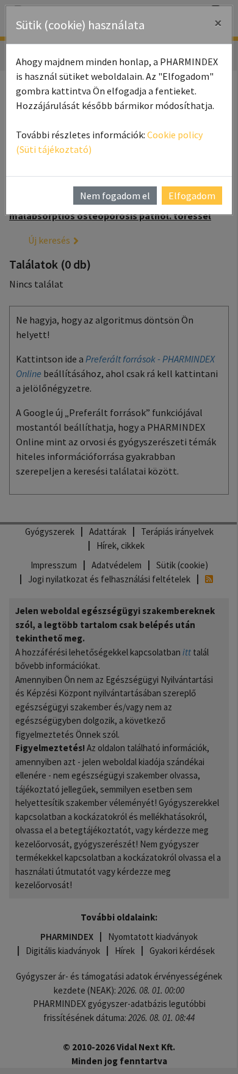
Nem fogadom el (115, 195)
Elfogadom (191, 195)
